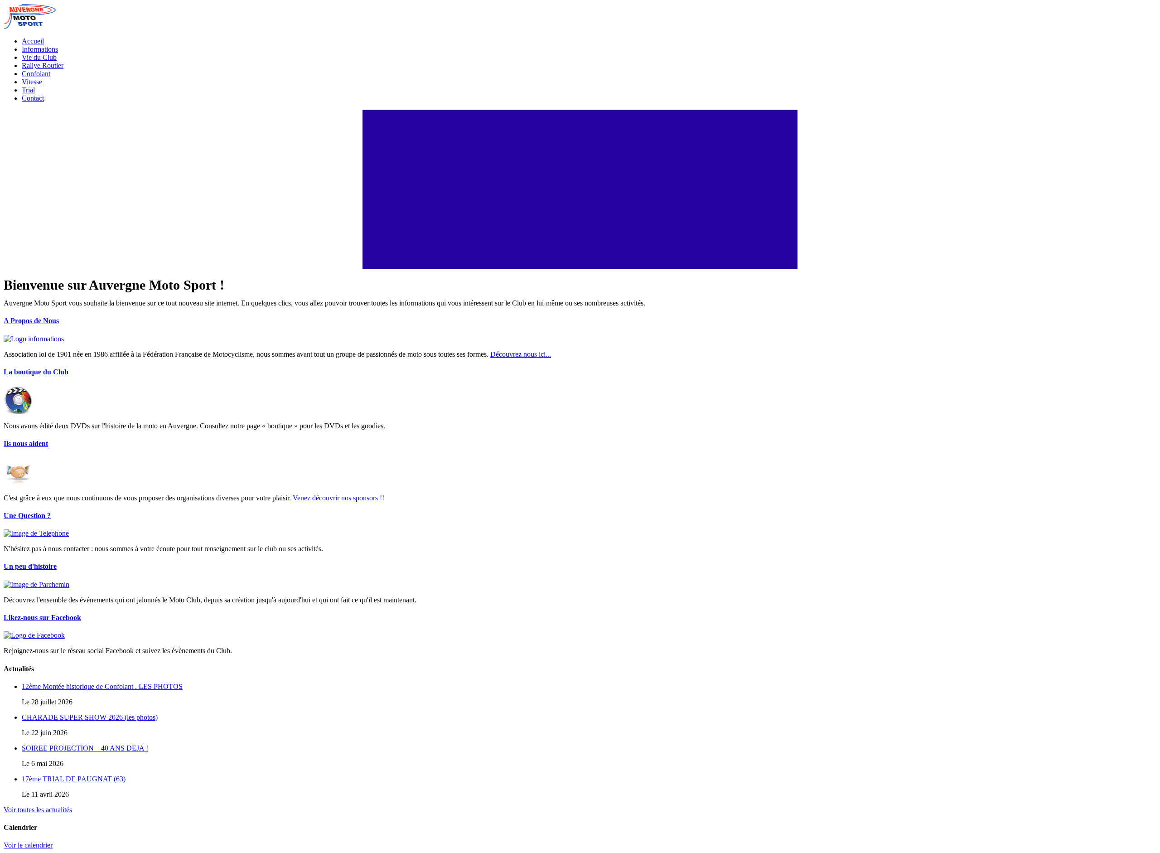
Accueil (33, 41)
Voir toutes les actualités (38, 810)
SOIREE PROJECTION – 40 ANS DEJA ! (85, 748)
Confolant (36, 74)
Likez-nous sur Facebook (42, 617)
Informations (40, 49)
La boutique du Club (36, 372)
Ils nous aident (26, 443)
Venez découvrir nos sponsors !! (338, 498)
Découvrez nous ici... (520, 354)
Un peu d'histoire (30, 566)
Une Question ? (27, 515)
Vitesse (32, 82)
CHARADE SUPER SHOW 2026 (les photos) (90, 717)
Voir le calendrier (28, 845)
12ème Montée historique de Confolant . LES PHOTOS (102, 686)
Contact (33, 98)
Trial (28, 90)
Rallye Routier (42, 65)
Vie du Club (39, 57)
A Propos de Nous (31, 321)
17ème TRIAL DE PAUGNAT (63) (74, 779)
